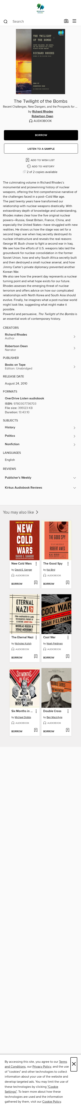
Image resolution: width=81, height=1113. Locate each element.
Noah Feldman (55, 643)
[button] (41, 135)
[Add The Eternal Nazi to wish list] (35, 656)
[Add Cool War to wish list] (67, 656)
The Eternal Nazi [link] (22, 637)
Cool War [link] (49, 637)
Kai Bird (51, 569)
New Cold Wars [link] (21, 564)
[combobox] (32, 21)
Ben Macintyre (54, 717)
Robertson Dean (42, 116)
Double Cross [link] (52, 711)
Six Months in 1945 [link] (22, 711)
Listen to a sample (41, 149)
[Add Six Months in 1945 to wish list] (35, 730)
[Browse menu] (74, 21)
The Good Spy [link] (53, 564)
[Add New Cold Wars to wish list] (35, 582)
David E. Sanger (23, 569)
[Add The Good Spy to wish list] (67, 582)
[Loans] (66, 22)
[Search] (5, 21)
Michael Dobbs (23, 717)
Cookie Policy (51, 1102)
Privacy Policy (41, 1067)
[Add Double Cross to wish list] (67, 730)
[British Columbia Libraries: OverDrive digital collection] (40, 8)
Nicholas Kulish (23, 643)
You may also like (19, 512)
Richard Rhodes (42, 111)
